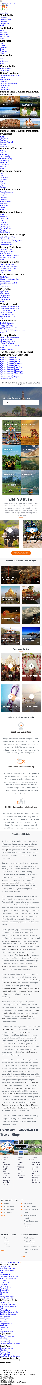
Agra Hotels (4, 292)
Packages (3, 187)
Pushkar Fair (6, 966)
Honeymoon (4, 146)
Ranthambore (26, 1082)
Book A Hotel (4, 1282)
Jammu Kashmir (5, 79)
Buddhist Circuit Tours (8, 268)
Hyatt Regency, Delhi (7, 341)
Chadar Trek (4, 277)
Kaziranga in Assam (23, 1088)
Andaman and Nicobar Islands (10, 75)
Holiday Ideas (4, 89)
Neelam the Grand (6, 325)
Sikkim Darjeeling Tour (8, 243)
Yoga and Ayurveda (6, 142)
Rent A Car (4, 1284)
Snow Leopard (5, 281)
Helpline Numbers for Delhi (31, 1251)
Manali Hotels (5, 297)
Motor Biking (4, 155)
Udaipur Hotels (5, 296)
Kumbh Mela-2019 (6, 1298)
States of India (5, 1274)
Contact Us (4, 1292)
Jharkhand (3, 51)
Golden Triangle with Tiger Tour (11, 241)
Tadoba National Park (7, 316)
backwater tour (7, 1029)
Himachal (3, 200)
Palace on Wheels (6, 250)
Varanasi (13, 983)
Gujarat (2, 60)
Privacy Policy (5, 1340)
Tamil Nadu (4, 34)
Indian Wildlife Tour (7, 264)
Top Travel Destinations (8, 1278)
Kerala (2, 30)
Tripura (2, 49)
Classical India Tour (7, 239)
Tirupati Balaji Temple (25, 988)
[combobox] (21, 402)
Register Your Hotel (6, 1296)
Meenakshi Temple (9, 988)
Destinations (4, 13)
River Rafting (4, 161)
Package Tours (5, 1267)
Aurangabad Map (9, 1209)
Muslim (2, 183)
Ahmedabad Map (9, 1206)
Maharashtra (4, 62)
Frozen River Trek (6, 245)
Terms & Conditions (7, 1336)
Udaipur (8, 946)
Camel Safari (4, 164)
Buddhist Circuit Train (7, 257)
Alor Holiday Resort (7, 329)
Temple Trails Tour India (8, 266)
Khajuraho (7, 1244)
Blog (1, 1294)
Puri (3, 985)
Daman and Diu (5, 85)
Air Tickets (4, 1286)
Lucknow (7, 1247)
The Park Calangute (7, 323)
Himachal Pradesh (6, 20)
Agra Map (7, 1203)
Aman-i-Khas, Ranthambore (9, 338)
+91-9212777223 (8, 4)
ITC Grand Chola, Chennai (9, 345)
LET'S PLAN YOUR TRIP (9, 1262)
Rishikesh (5, 983)
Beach (2, 220)
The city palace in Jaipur (30, 944)
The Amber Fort (32, 958)
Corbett (35, 1082)
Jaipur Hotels (4, 294)
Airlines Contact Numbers (32, 1247)
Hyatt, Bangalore (6, 340)
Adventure (3, 216)
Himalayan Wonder (6, 270)
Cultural (2, 230)
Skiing (2, 153)
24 (14, 4)
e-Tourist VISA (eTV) (30, 1206)
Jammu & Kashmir (6, 192)
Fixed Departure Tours (7, 1268)
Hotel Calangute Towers (8, 327)
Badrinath (28, 980)
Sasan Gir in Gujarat (9, 1094)
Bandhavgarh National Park (9, 308)
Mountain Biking (6, 159)
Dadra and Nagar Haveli (8, 83)
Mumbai (6, 1241)
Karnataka (3, 32)
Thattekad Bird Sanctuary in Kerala (23, 1108)
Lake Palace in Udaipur (17, 949)
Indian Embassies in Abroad (30, 1216)
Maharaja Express (6, 253)
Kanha (7, 1085)
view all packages (21, 553)
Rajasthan (3, 18)
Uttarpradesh (4, 24)
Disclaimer (3, 1338)
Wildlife (2, 136)
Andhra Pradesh (5, 36)
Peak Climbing (5, 157)
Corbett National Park (7, 310)
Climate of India (29, 1244)
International (5, 379)
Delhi (5, 1238)
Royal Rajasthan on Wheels (9, 255)
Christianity (4, 177)
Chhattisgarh (4, 71)
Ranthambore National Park (9, 306)
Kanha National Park (7, 312)
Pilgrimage (3, 222)
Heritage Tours (5, 226)
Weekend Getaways (7, 349)
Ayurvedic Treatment (29, 1052)
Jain (1, 181)
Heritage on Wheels (6, 251)
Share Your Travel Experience (10, 1344)
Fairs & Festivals (29, 1238)
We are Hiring (5, 1342)
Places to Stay (4, 287)
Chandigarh (4, 81)
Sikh (1, 175)
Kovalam (35, 1038)
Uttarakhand (4, 22)
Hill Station (4, 138)
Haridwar (36, 980)
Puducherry (4, 87)
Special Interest (5, 232)
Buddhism (3, 179)
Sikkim (2, 43)
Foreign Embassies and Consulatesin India (31, 1224)
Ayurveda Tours (5, 228)
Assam (2, 45)
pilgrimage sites (24, 922)
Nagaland (3, 47)
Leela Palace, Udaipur (7, 343)
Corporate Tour (5, 1280)
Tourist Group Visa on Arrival (31, 1210)
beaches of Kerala (19, 1032)
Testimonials (4, 1290)
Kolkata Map (8, 1212)
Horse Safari (4, 162)
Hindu (2, 173)
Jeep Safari (3, 166)
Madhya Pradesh (5, 69)
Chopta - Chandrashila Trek (9, 279)
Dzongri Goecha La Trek (8, 283)
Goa (1, 58)
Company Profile (6, 1288)
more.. (3, 1216)
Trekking (3, 151)
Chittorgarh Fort (24, 955)
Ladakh (2, 77)
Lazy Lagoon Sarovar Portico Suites (12, 331)
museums (13, 941)
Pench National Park (7, 314)
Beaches (3, 140)
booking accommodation (11, 883)
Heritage (3, 144)
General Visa (28, 1203)
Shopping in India (29, 1241)
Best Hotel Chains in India (9, 1276)
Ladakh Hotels (5, 299)
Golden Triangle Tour (7, 237)
